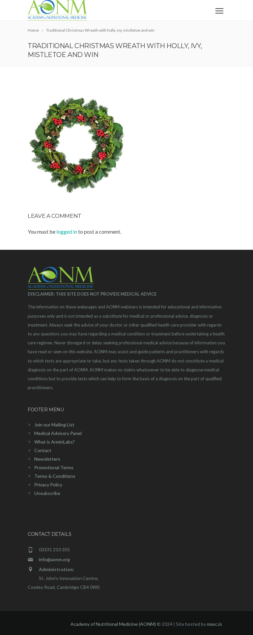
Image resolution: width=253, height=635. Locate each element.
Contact (42, 450)
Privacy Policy (48, 484)
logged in (66, 231)
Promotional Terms (53, 467)
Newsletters (47, 459)
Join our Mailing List (54, 424)
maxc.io (214, 624)
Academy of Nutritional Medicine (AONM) (113, 624)
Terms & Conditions (54, 476)
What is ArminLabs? (54, 442)
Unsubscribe (47, 493)
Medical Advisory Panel (58, 433)
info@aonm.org (54, 559)
